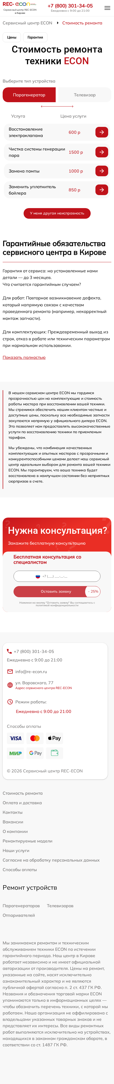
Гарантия (35, 37)
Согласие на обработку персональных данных (51, 860)
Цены (11, 37)
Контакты (13, 812)
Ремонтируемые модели (27, 841)
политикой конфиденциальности (57, 605)
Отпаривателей (19, 915)
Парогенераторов (21, 905)
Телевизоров (60, 905)
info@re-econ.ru (31, 671)
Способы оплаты (20, 869)
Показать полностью (24, 357)
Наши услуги (16, 850)
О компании (15, 831)
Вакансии (13, 821)
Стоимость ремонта (23, 793)
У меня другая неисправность (57, 213)
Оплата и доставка (22, 802)
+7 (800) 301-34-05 (70, 6)
